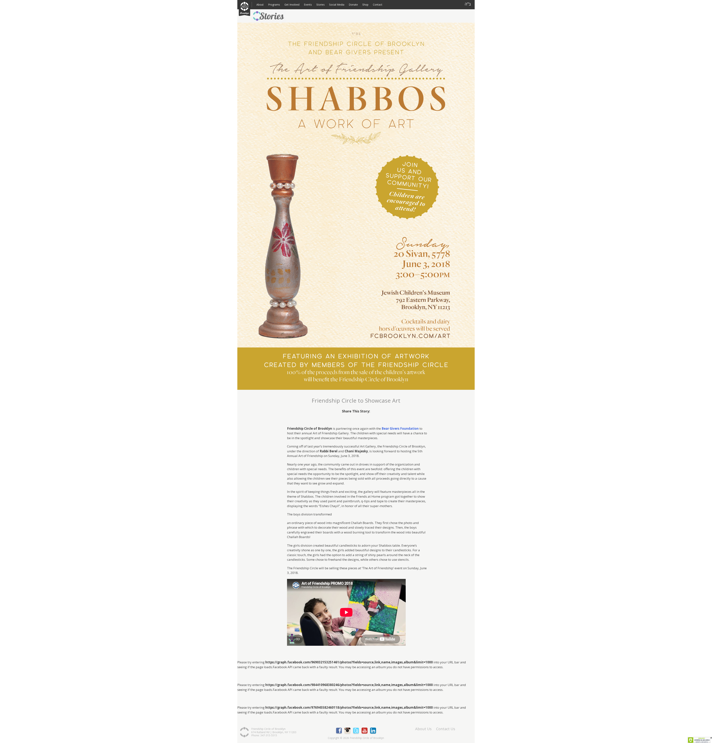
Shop (365, 4)
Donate (353, 4)
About (260, 4)
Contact (377, 4)
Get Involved (291, 4)
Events (308, 4)
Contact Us (445, 729)
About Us (423, 729)
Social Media (336, 4)
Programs (274, 4)
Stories (320, 4)
